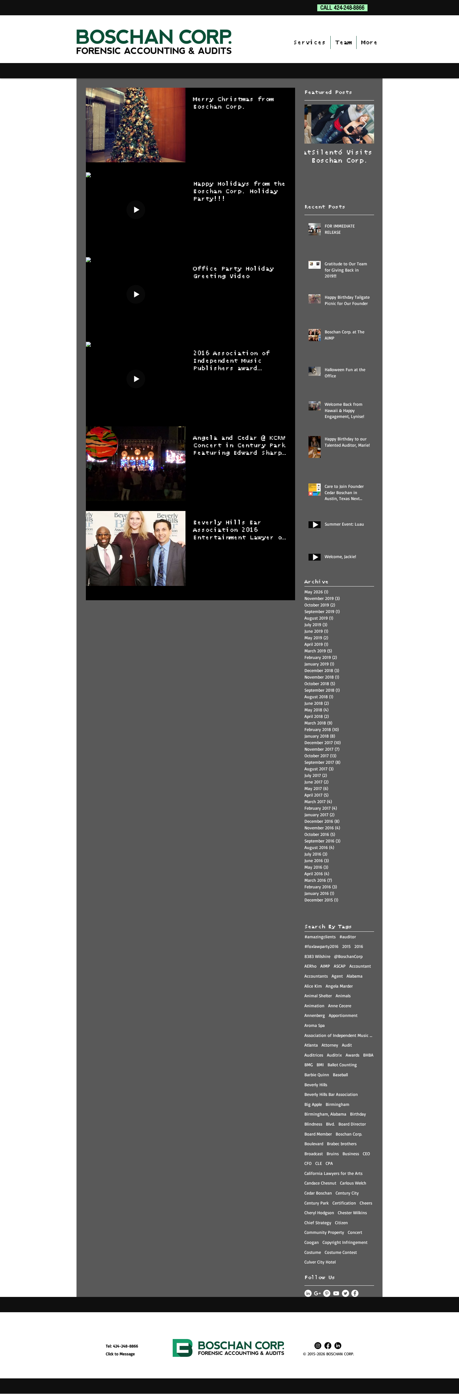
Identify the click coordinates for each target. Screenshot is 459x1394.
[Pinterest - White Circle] (326, 1293)
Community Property (324, 1232)
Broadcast (313, 1153)
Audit (347, 1045)
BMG (308, 1064)
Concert (355, 1232)
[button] (309, 42)
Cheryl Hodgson (319, 1212)
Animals (343, 995)
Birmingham (337, 1104)
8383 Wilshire (317, 956)
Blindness (313, 1123)
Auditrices (313, 1055)
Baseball (340, 1074)
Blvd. (330, 1123)
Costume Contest (341, 1252)
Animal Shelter (318, 995)
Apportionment (343, 1015)
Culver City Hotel (320, 1261)
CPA (329, 1163)
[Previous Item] (314, 124)
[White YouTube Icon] (336, 1293)
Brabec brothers (342, 1143)
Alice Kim (313, 986)
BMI (320, 1064)
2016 (358, 946)
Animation (314, 1005)
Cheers (366, 1202)
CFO (308, 1163)
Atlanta (311, 1045)
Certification (344, 1202)
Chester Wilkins (352, 1212)
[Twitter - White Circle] (345, 1293)
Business (351, 1153)
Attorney (330, 1045)
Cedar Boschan (318, 1192)
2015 (346, 946)
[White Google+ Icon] (317, 1293)
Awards (352, 1055)
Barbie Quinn (316, 1074)
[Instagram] (317, 1345)
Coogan (311, 1242)
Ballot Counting (342, 1064)
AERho (310, 966)
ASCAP (340, 966)
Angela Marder (339, 986)
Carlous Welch (353, 1182)
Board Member (318, 1133)
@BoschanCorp (348, 956)
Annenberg (314, 1015)
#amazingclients (320, 936)
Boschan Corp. (349, 1133)
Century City (347, 1192)
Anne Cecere (339, 1005)
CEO (366, 1153)
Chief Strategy (317, 1222)
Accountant (360, 966)
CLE (318, 1163)
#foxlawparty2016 (321, 946)
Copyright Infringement (345, 1242)
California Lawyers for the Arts (333, 1173)
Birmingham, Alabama (325, 1114)
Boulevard (313, 1143)
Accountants (316, 976)
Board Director (352, 1123)
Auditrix (334, 1055)
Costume (312, 1252)
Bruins (333, 1153)
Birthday (358, 1114)
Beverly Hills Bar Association (331, 1094)
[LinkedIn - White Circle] (308, 1293)
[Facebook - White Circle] (354, 1293)
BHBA (368, 1055)
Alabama (355, 976)
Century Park (316, 1202)
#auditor (347, 936)
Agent (337, 976)
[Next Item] (364, 124)
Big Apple (313, 1104)
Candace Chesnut (320, 1182)
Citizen (341, 1222)
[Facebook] (327, 1345)
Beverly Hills (315, 1084)
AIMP (325, 966)
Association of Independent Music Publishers (339, 1035)
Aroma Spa (314, 1025)
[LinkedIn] (337, 1345)
